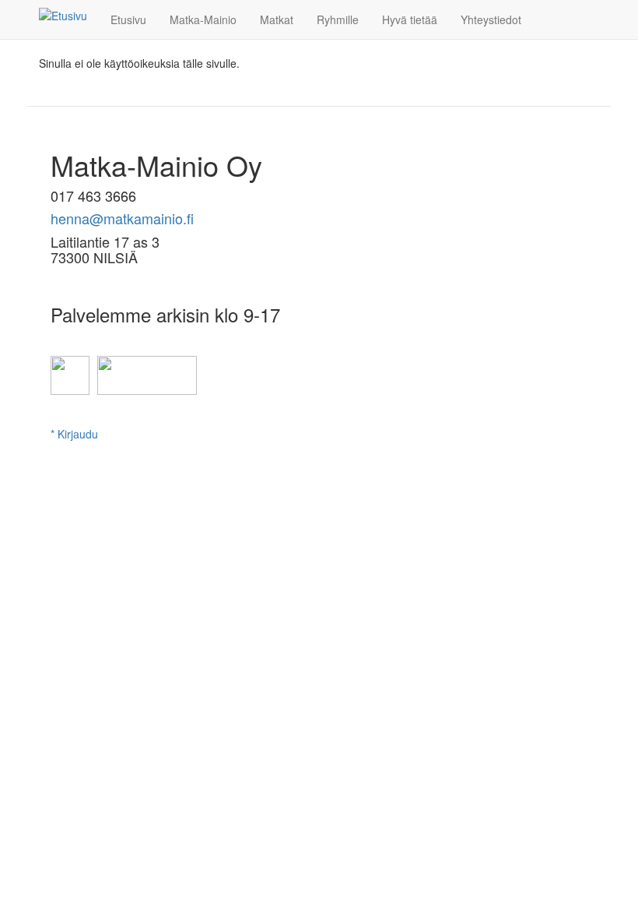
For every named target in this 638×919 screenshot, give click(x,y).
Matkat (276, 19)
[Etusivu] (69, 14)
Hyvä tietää (409, 19)
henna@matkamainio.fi (122, 218)
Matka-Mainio (203, 19)
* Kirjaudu (74, 434)
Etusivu (128, 19)
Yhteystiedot (491, 19)
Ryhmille (338, 19)
